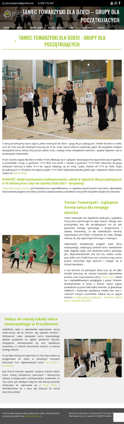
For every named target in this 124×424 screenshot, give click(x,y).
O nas (71, 27)
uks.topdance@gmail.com (19, 3)
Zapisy (20, 27)
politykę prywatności (33, 416)
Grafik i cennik (36, 27)
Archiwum (7, 41)
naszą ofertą (50, 385)
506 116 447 (47, 3)
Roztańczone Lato (56, 27)
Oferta (6, 27)
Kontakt (101, 27)
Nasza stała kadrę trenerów (16, 188)
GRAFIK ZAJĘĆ (20, 173)
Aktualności (87, 27)
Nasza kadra (108, 277)
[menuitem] (7, 28)
